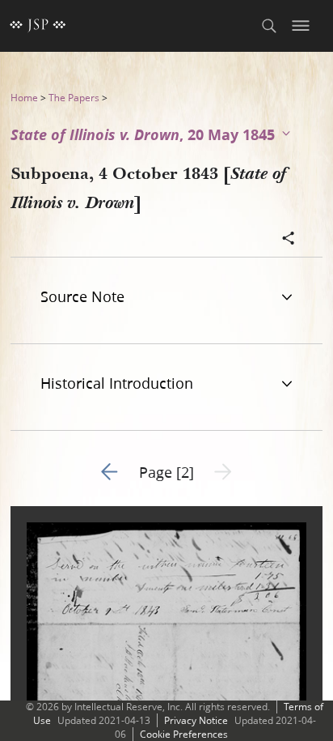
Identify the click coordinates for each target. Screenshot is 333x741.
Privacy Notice (196, 720)
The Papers (73, 97)
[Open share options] (288, 239)
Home (24, 97)
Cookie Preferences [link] (184, 734)
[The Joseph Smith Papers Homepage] (38, 26)
